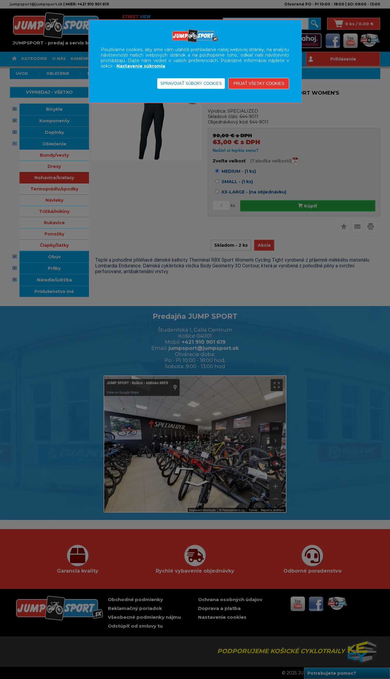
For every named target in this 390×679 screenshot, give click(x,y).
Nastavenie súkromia (140, 66)
